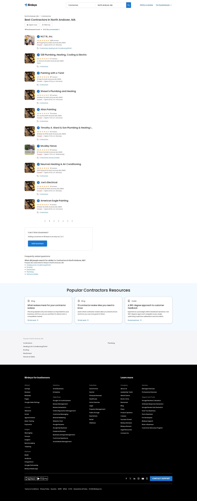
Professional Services (149, 392)
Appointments (30, 418)
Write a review (146, 5)
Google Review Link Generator (152, 407)
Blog (122, 406)
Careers (123, 416)
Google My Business (60, 428)
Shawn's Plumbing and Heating (58, 91)
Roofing (29, 267)
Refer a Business (148, 424)
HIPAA (65, 489)
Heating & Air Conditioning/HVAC (60, 48)
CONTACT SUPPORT (161, 478)
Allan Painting (48, 109)
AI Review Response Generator (152, 404)
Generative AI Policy (80, 489)
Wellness (92, 423)
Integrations (29, 462)
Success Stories (126, 419)
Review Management (60, 404)
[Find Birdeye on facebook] (126, 478)
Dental (91, 392)
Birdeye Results (126, 426)
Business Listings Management (64, 435)
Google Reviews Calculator (151, 400)
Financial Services (95, 395)
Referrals (28, 395)
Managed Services (148, 389)
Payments (28, 424)
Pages (27, 399)
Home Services (94, 402)
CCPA (70, 489)
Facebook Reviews (59, 431)
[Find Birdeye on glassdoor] (147, 478)
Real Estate (93, 416)
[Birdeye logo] (31, 5)
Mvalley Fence (49, 146)
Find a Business (147, 414)
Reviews (27, 392)
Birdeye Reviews (126, 423)
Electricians (31, 269)
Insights (27, 440)
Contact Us (125, 433)
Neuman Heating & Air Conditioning (61, 164)
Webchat (28, 411)
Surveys (27, 436)
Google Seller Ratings (32, 402)
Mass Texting (29, 421)
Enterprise (56, 392)
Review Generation (59, 407)
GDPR (60, 489)
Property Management (97, 409)
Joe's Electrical (49, 182)
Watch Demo (125, 395)
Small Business (58, 389)
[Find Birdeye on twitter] (130, 478)
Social (27, 414)
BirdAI (27, 455)
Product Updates (126, 413)
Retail (91, 419)
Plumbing (30, 272)
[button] (72, 221)
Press (122, 409)
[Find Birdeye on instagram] (138, 478)
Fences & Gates (54, 158)
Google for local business (62, 400)
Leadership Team (127, 392)
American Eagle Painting (54, 200)
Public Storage (94, 413)
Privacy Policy (44, 489)
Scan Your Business (149, 411)
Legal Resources (126, 430)
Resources (124, 402)
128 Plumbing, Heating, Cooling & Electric (64, 54)
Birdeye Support (147, 421)
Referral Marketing (59, 418)
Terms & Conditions (32, 489)
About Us (124, 389)
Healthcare (93, 399)
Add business (37, 243)
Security (53, 489)
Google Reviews (58, 424)
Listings (27, 389)
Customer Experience (60, 438)
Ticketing (28, 447)
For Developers (147, 418)
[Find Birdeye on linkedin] (134, 478)
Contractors (44, 48)
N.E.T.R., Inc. (47, 36)
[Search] (128, 5)
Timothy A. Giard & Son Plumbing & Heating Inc (66, 127)
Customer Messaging (60, 414)
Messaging (28, 433)
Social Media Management (62, 442)
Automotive (93, 389)
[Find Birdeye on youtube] (143, 478)
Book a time (125, 399)
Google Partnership (31, 465)
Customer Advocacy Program (152, 428)
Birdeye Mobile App (31, 469)
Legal (91, 406)
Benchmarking (30, 443)
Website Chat (58, 421)
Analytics (28, 458)
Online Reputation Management (64, 411)
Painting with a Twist (52, 73)
